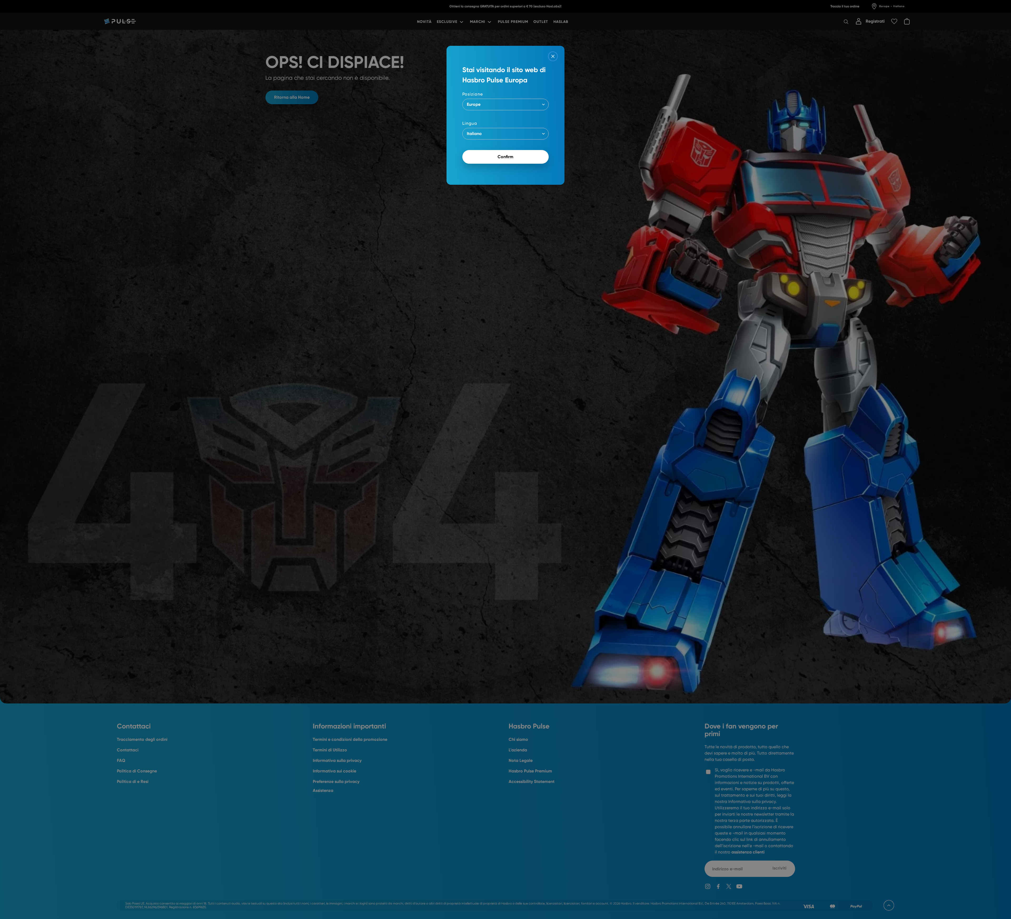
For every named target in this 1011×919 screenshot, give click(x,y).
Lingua (469, 123)
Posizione (472, 94)
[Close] (553, 56)
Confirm (505, 156)
